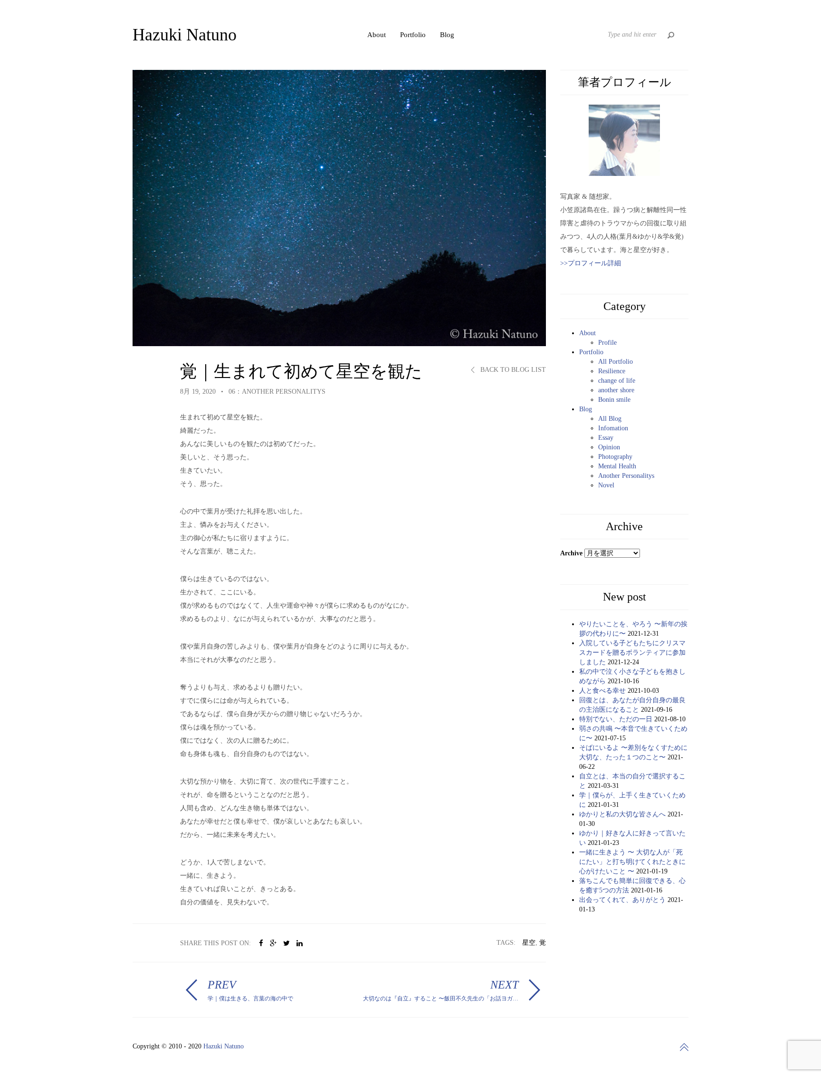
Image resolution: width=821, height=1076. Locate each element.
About (376, 35)
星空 (528, 942)
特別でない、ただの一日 (615, 719)
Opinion (609, 447)
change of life (616, 380)
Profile (607, 342)
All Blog (609, 418)
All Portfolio (615, 361)
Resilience (611, 371)
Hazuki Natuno (223, 1046)
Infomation (613, 428)
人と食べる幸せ (602, 690)
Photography (615, 456)
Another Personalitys (626, 475)
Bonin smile (614, 399)
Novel (606, 485)
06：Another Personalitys (277, 391)
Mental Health (617, 466)
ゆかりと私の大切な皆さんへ (622, 814)
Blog (447, 35)
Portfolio (413, 35)
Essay (605, 437)
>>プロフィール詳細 (590, 263)
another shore (616, 390)
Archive (571, 553)
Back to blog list (512, 369)
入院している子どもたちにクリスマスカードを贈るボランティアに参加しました (632, 653)
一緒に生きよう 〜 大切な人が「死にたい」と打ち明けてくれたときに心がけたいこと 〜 (632, 862)
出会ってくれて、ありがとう (622, 899)
